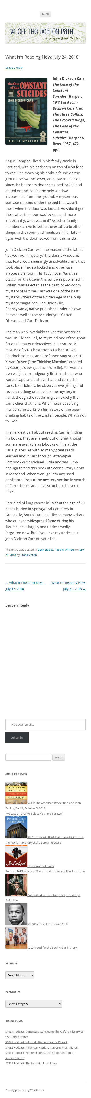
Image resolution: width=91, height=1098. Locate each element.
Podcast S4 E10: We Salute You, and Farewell (34, 813)
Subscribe (17, 738)
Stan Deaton (29, 555)
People (59, 550)
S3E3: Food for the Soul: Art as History (52, 948)
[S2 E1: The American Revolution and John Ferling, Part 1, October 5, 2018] (16, 803)
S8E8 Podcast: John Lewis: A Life (47, 924)
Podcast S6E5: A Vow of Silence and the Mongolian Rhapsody (45, 871)
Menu (45, 13)
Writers (69, 550)
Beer (41, 550)
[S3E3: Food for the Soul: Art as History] (16, 948)
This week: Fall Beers (40, 866)
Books (49, 550)
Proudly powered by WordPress (24, 1090)
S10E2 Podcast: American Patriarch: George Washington (41, 1047)
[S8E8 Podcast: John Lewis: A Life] (16, 924)
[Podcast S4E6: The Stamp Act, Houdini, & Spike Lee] (16, 895)
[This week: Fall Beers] (16, 866)
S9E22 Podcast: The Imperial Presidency (31, 1063)
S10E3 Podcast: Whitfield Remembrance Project (36, 1042)
